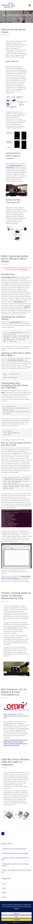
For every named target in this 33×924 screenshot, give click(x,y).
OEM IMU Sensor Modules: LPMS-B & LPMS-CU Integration (15, 762)
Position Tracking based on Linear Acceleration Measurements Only (16, 595)
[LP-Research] (8, 5)
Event (4, 888)
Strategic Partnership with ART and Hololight (15, 853)
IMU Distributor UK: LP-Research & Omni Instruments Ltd (14, 692)
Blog (3, 884)
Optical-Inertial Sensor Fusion (13, 31)
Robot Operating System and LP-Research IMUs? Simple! (14, 259)
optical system (12, 628)
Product (4, 897)
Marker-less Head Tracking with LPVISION (14, 849)
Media (4, 892)
